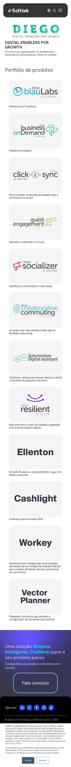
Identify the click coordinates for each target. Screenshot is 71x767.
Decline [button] (42, 760)
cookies (50, 741)
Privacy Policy (15, 743)
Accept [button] (28, 760)
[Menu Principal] (60, 10)
